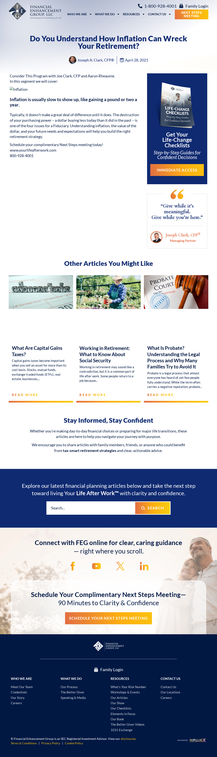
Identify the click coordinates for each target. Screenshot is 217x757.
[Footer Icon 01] (72, 566)
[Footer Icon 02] (96, 566)
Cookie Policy (74, 743)
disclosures (128, 738)
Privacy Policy (50, 743)
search (155, 508)
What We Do (105, 14)
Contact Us (157, 14)
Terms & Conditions (24, 743)
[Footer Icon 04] (144, 566)
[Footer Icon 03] (120, 566)
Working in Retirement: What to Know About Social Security (104, 354)
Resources (131, 14)
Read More (25, 395)
